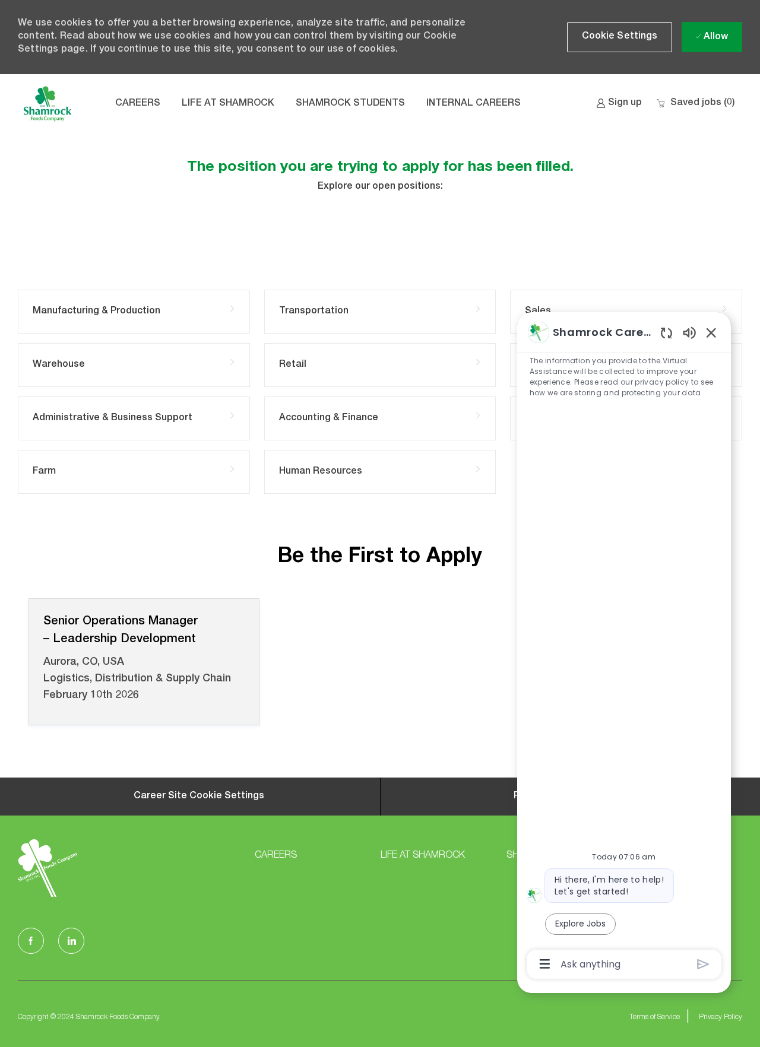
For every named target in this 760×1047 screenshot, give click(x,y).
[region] (624, 647)
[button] (620, 37)
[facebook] (31, 941)
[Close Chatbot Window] (711, 332)
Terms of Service (654, 1017)
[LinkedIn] (71, 941)
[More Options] (544, 964)
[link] (619, 103)
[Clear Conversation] (666, 333)
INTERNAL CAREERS (473, 104)
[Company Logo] (47, 104)
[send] (703, 964)
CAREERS (137, 104)
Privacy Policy (720, 1017)
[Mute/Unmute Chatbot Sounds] (689, 332)
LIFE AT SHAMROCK (228, 104)
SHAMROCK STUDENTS (350, 104)
